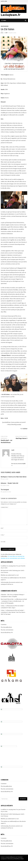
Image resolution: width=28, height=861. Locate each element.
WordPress (17, 858)
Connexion (3, 624)
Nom (2, 528)
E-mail (3, 535)
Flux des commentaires (7, 630)
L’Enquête (14, 596)
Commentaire (5, 507)
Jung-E (13, 607)
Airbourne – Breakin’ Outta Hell (9, 483)
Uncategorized (4, 26)
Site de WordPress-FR (7, 632)
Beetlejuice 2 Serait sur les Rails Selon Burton (13, 477)
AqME (6, 32)
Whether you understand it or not (10, 575)
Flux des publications (6, 627)
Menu (4, 20)
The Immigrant (5, 489)
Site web (3, 541)
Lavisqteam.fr (10, 15)
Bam (22, 858)
